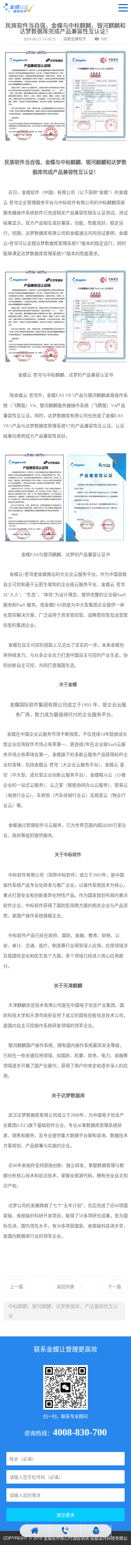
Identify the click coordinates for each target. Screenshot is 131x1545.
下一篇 (114, 1286)
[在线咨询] (96, 1530)
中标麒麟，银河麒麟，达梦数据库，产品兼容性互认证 (63, 1311)
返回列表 (65, 1286)
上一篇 (16, 1286)
